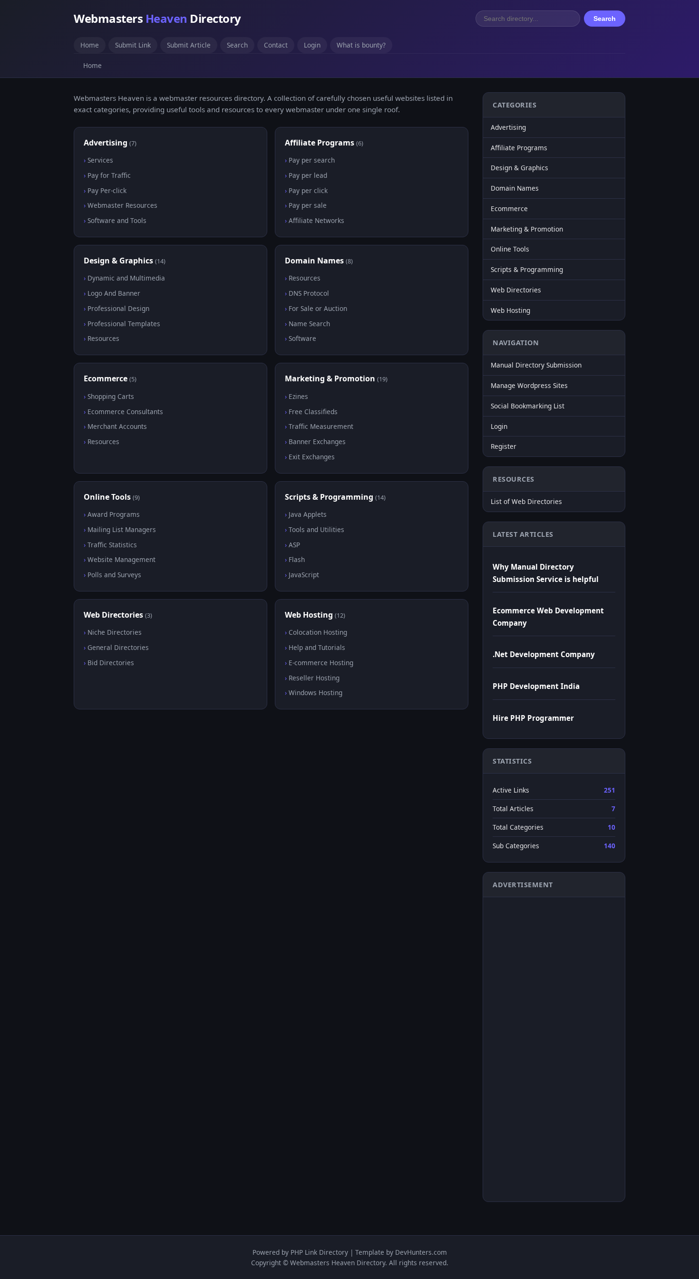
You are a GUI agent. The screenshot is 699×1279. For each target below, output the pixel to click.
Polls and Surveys (114, 574)
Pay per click (308, 190)
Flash (297, 559)
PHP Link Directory (319, 1252)
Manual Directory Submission (536, 364)
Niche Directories (114, 632)
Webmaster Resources (122, 205)
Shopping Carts (110, 396)
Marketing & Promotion (330, 378)
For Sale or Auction (318, 308)
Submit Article (189, 44)
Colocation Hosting (318, 632)
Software (302, 338)
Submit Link (133, 44)
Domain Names (314, 260)
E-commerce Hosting (321, 662)
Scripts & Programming (329, 497)
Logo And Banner (113, 293)
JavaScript (304, 574)
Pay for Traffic (109, 175)
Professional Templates (123, 323)
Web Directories (113, 615)
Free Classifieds (313, 411)
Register (503, 446)
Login (312, 44)
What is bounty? (361, 44)
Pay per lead (308, 175)
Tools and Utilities (316, 529)
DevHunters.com (421, 1252)
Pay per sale (308, 205)
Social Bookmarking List (527, 405)
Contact (276, 44)
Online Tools (107, 497)
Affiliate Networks (316, 220)
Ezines (298, 396)
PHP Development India (536, 686)
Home (89, 44)
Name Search (309, 323)
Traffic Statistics (112, 544)
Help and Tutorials (317, 647)
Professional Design (118, 308)
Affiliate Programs (319, 142)
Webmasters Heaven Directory (337, 1262)
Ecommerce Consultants (125, 411)
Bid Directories (110, 662)
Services (100, 160)
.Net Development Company (544, 654)
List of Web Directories (526, 501)
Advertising (105, 142)
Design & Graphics (118, 260)
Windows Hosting (315, 692)
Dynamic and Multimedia (126, 277)
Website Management (121, 559)
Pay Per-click (106, 190)
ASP (294, 544)
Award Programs (113, 514)
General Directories (118, 647)
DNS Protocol (309, 293)
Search (604, 18)
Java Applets (308, 514)
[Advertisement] (531, 1047)
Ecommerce (105, 378)
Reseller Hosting (314, 677)
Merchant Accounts (117, 426)
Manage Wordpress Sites (529, 385)
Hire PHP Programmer (533, 718)
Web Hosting (309, 615)
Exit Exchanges (312, 456)
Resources (103, 338)
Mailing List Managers (121, 529)
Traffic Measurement (321, 426)
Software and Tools (116, 220)
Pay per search (312, 160)
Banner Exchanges (317, 441)
